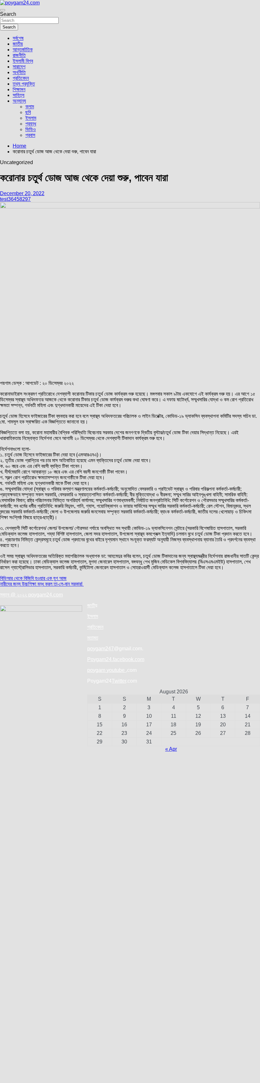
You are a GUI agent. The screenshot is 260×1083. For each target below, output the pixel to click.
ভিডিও (30, 129)
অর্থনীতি (19, 72)
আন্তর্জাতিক (23, 49)
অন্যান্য (19, 101)
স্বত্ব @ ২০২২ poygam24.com (31, 594)
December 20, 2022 (22, 193)
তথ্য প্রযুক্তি (24, 83)
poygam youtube (106, 670)
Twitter (119, 681)
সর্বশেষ (18, 38)
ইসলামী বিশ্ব (23, 61)
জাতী (91, 605)
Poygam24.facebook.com (115, 659)
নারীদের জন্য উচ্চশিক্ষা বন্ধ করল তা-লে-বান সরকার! (42, 584)
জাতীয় (18, 44)
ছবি (28, 112)
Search (8, 14)
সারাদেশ (19, 66)
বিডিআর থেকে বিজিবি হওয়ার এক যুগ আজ (33, 578)
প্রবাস (30, 135)
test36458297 (15, 199)
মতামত (92, 637)
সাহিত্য (18, 95)
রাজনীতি (19, 55)
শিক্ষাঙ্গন (19, 89)
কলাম (29, 106)
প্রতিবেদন (21, 78)
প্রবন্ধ (30, 123)
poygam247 (100, 648)
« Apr (171, 749)
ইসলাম (30, 118)
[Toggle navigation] (2, 10)
